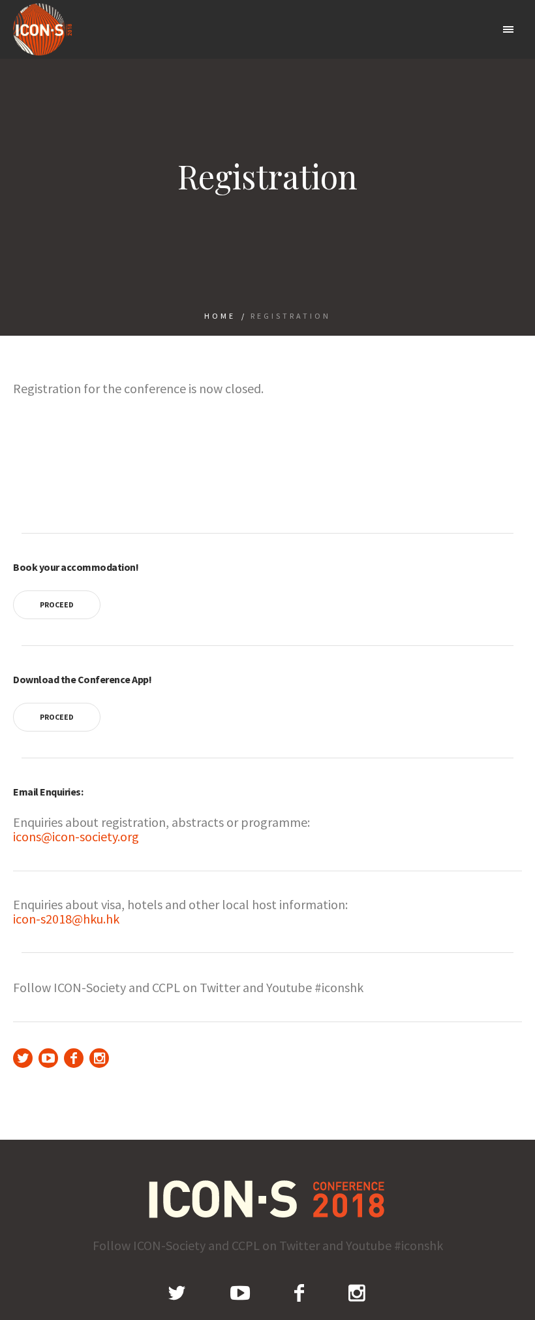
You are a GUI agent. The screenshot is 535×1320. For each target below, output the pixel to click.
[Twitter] (23, 1058)
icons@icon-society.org (76, 836)
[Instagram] (99, 1058)
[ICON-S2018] (268, 1198)
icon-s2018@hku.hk (66, 918)
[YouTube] (48, 1058)
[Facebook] (74, 1058)
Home (220, 316)
